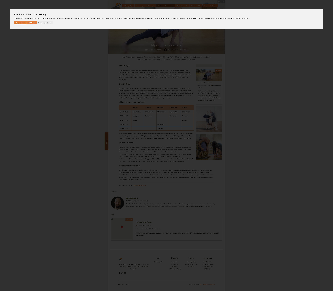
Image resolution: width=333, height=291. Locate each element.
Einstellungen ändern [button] (44, 23)
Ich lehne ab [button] (31, 23)
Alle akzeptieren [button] (20, 23)
